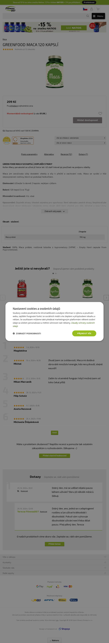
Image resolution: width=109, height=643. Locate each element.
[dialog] (54, 321)
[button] (27, 333)
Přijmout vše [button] (84, 333)
